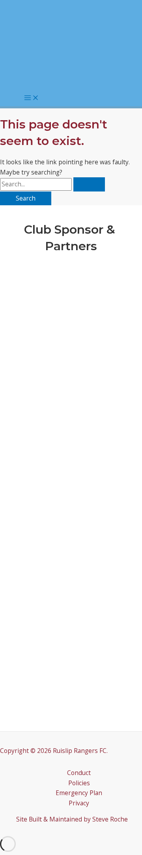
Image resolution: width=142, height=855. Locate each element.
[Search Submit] (89, 184)
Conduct (79, 772)
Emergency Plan (79, 792)
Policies (79, 783)
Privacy (79, 803)
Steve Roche (110, 819)
